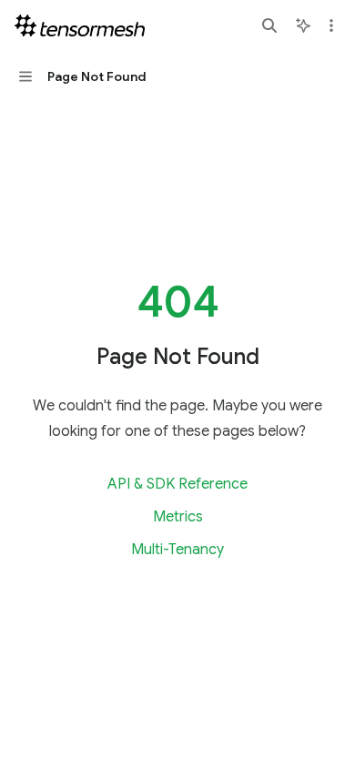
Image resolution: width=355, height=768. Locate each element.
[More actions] (331, 25)
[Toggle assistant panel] (303, 25)
